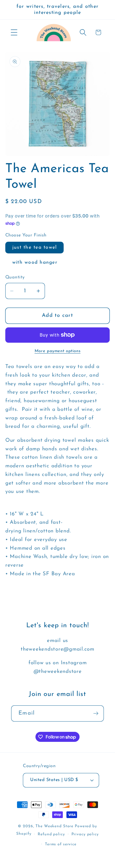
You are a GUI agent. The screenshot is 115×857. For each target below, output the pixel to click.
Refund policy (51, 834)
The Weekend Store (54, 826)
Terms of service (60, 844)
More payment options (58, 351)
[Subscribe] (96, 713)
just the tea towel (34, 247)
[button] (14, 32)
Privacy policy (85, 834)
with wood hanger (35, 262)
